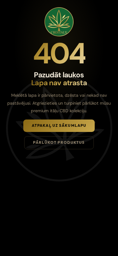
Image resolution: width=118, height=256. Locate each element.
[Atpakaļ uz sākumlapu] (59, 21)
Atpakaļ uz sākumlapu (59, 125)
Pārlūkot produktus (59, 142)
